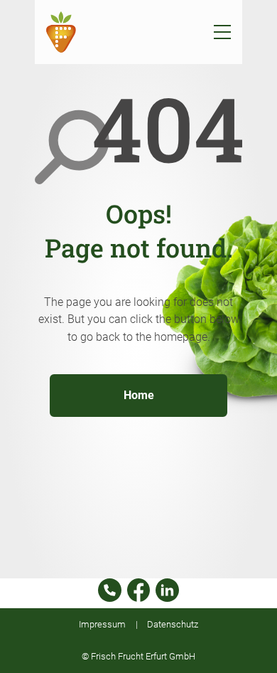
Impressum (102, 624)
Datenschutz (172, 624)
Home (139, 395)
